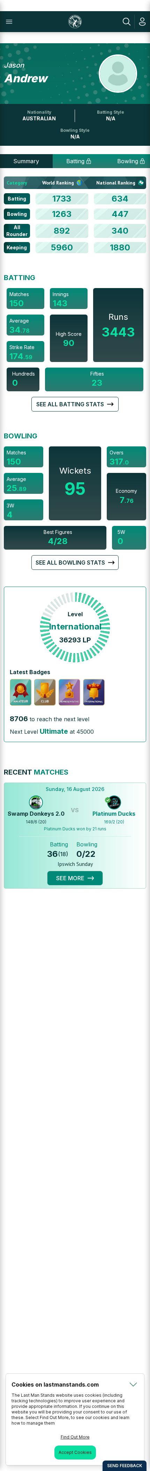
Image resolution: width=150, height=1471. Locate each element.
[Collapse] (133, 1384)
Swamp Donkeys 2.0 (36, 813)
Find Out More (75, 1437)
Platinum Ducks (113, 813)
